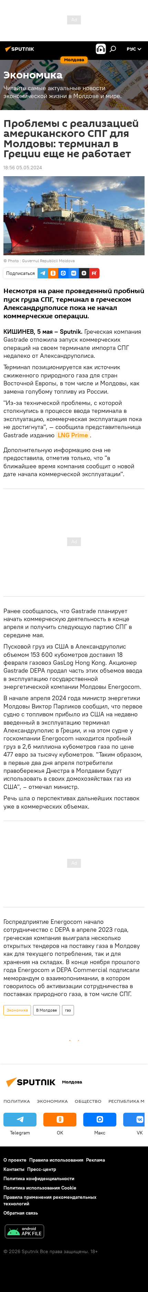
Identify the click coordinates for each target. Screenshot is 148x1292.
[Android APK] (24, 1232)
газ (68, 1010)
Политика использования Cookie (39, 1188)
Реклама (95, 1160)
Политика (16, 1101)
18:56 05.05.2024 (22, 167)
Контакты (13, 1169)
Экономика (17, 1010)
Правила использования (56, 1160)
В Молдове (46, 1010)
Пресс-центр (41, 1169)
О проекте (15, 1160)
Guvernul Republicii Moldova (48, 260)
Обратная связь (20, 1213)
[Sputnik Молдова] (20, 52)
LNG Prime (73, 435)
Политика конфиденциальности (38, 1178)
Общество (88, 1101)
